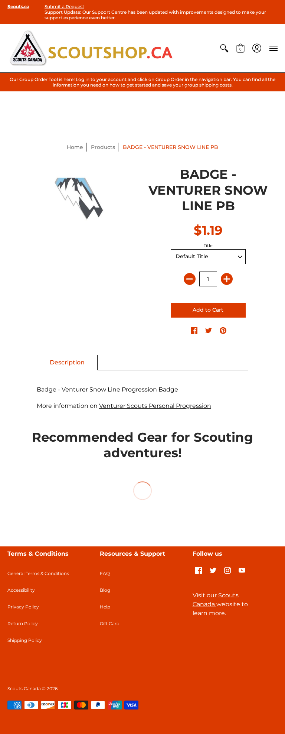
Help (105, 607)
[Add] (227, 279)
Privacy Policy (23, 607)
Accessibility (21, 590)
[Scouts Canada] (90, 48)
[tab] (67, 362)
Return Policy (22, 623)
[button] (224, 48)
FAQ (105, 573)
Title (208, 245)
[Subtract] (190, 279)
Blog (105, 590)
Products (103, 147)
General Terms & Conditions (38, 573)
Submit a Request (64, 6)
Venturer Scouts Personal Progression (155, 405)
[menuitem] (224, 48)
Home (75, 147)
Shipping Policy (24, 640)
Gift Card (109, 623)
